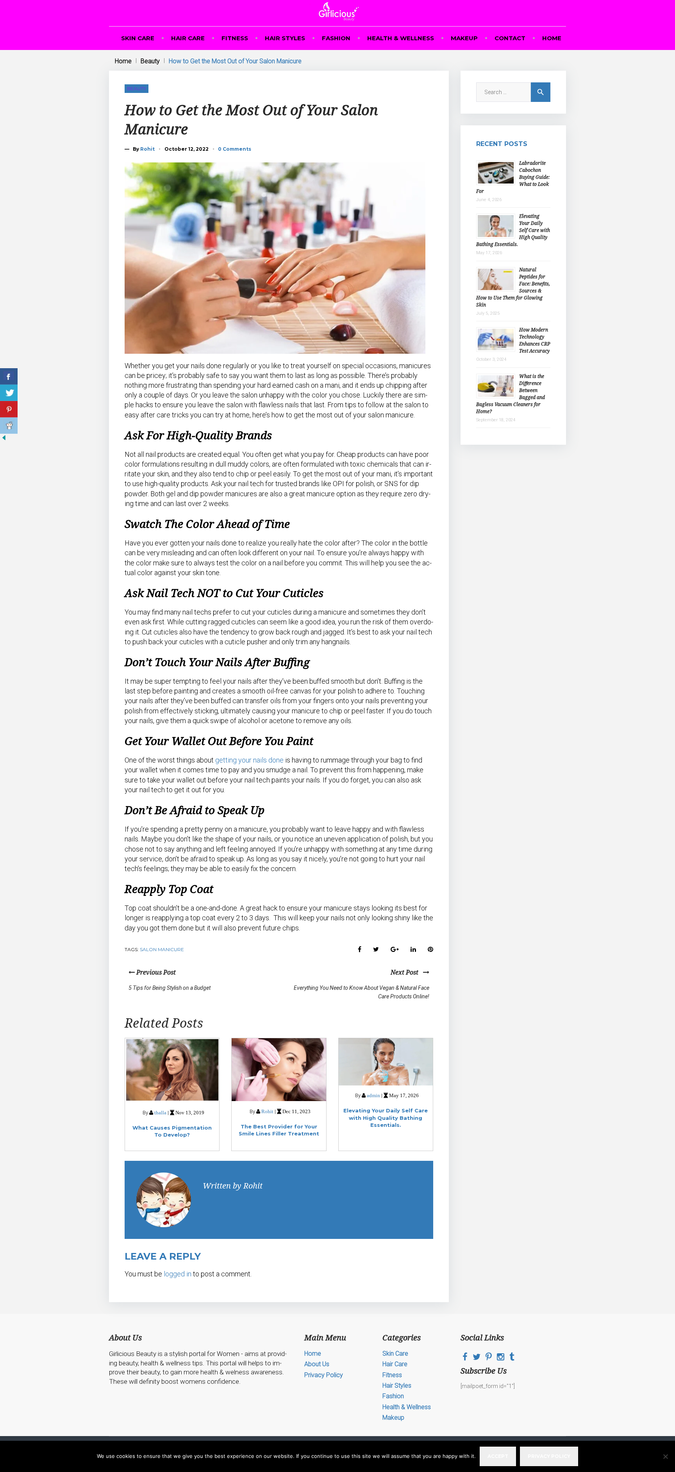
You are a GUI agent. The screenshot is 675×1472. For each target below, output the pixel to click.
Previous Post (155, 972)
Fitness (234, 38)
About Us (316, 1364)
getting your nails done (249, 760)
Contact (510, 38)
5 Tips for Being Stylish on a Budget (170, 988)
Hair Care (188, 38)
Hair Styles (285, 38)
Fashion (336, 38)
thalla (160, 1112)
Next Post (407, 972)
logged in (177, 1274)
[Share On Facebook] (9, 376)
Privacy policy (549, 1456)
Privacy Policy (323, 1375)
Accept (498, 1456)
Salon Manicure (162, 949)
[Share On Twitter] (9, 393)
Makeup (464, 38)
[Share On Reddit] (9, 425)
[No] (665, 1456)
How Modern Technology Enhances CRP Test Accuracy (534, 340)
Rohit (147, 149)
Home (551, 38)
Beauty (150, 61)
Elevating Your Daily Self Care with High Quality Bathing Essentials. (385, 1117)
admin (373, 1095)
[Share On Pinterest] (9, 409)
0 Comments (234, 149)
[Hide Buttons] (4, 440)
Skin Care (137, 38)
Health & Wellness (400, 38)
